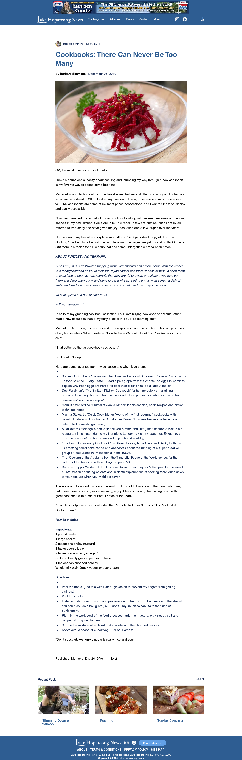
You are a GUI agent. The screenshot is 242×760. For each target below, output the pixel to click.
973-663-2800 (163, 754)
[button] (202, 19)
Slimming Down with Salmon (57, 722)
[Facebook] (185, 19)
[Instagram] (177, 19)
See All (200, 678)
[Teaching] (121, 700)
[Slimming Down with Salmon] (63, 700)
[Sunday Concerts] (178, 700)
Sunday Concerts (170, 720)
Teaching (106, 720)
